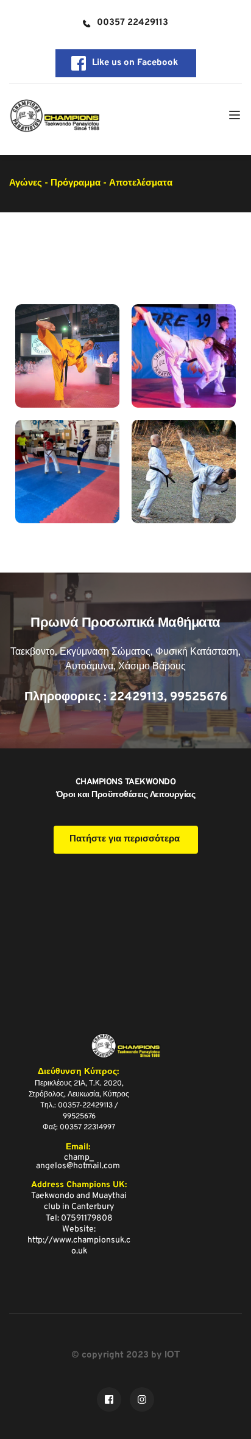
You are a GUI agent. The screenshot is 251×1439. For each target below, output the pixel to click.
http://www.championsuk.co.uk (78, 1245)
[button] (234, 115)
